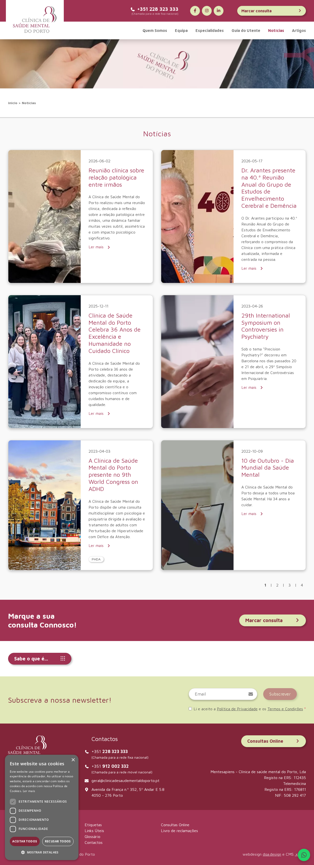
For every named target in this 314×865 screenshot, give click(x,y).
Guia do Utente (246, 30)
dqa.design (272, 854)
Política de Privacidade (237, 709)
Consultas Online (265, 741)
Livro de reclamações (179, 830)
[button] (42, 852)
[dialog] (41, 807)
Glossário (92, 836)
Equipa (181, 30)
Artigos (299, 30)
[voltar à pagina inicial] (35, 19)
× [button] (73, 760)
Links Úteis (94, 830)
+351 (110, 751)
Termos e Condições (285, 709)
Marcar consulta (256, 11)
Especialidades (210, 30)
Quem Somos (155, 30)
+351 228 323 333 (157, 9)
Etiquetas (93, 825)
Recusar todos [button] (58, 841)
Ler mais (97, 247)
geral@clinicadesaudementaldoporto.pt (125, 780)
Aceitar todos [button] (24, 841)
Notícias (276, 30)
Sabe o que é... (31, 658)
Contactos (94, 842)
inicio (12, 103)
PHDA (96, 559)
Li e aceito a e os (250, 709)
